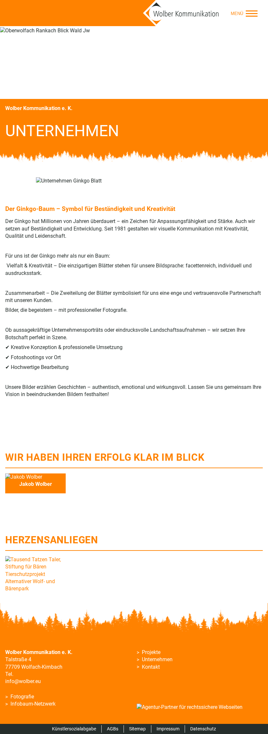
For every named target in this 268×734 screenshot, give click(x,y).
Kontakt (151, 667)
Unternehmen (157, 659)
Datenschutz (203, 728)
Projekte (151, 652)
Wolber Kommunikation (181, 13)
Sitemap (137, 728)
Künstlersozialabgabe (74, 728)
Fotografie (22, 697)
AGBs (112, 728)
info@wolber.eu (23, 681)
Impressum (168, 728)
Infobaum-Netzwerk (33, 704)
